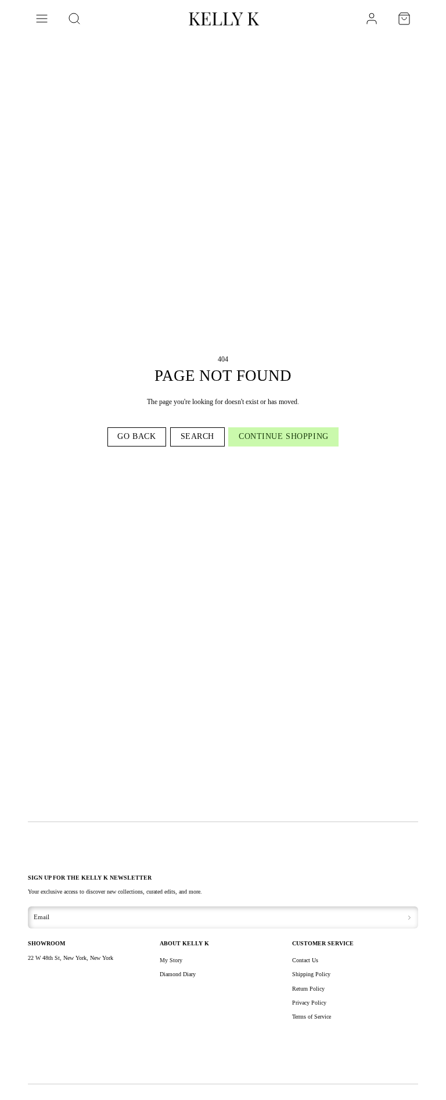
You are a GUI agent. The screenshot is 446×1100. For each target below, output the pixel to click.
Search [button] (197, 436)
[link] (372, 19)
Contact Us (305, 960)
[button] (42, 19)
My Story (171, 960)
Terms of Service (311, 1016)
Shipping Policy (311, 974)
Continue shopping (284, 436)
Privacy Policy (309, 1002)
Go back (136, 436)
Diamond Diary (178, 974)
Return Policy (308, 988)
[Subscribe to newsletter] (409, 917)
